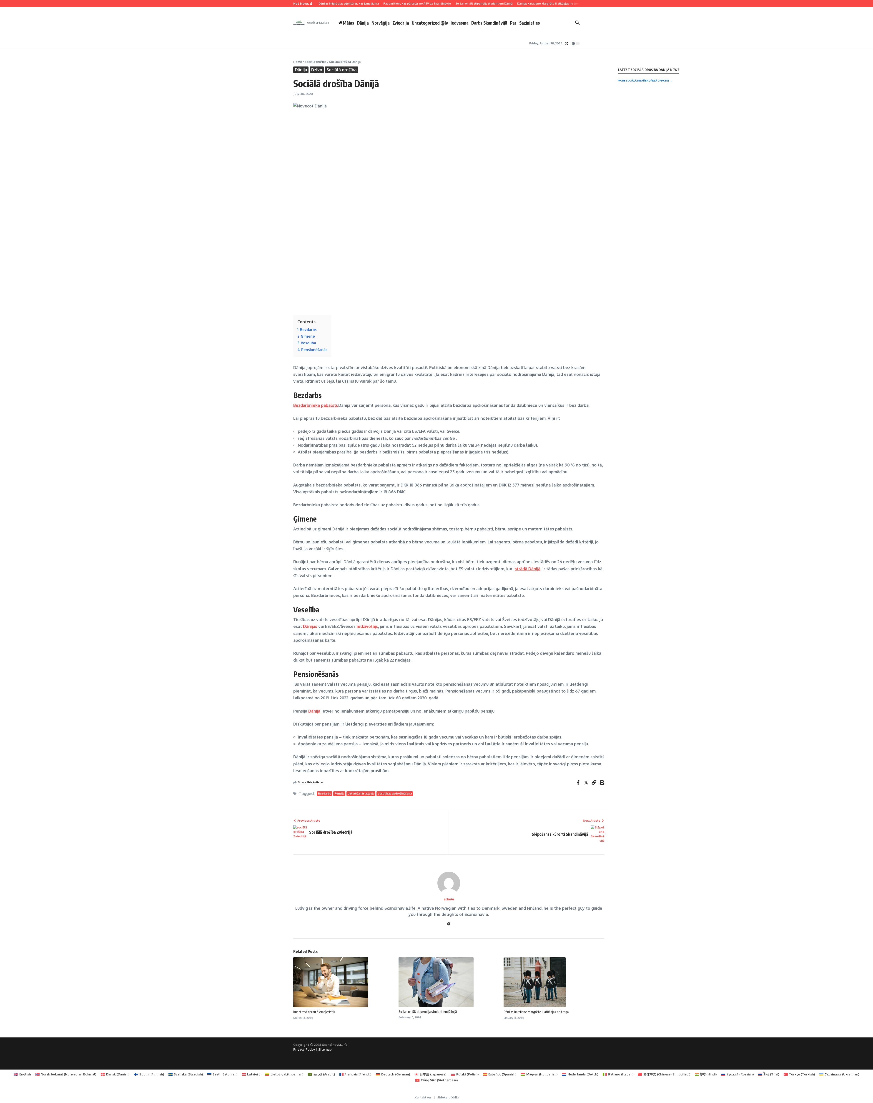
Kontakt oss (423, 1097)
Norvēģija (380, 22)
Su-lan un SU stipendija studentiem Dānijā (428, 1011)
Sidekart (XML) (448, 1097)
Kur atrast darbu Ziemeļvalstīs (314, 1012)
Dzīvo (316, 69)
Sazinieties (529, 22)
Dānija (363, 22)
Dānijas (310, 626)
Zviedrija (400, 22)
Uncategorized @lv (430, 22)
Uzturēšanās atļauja (361, 793)
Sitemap (325, 1049)
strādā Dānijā (527, 568)
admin (449, 899)
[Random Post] (566, 43)
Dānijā (314, 710)
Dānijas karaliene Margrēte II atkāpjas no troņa (536, 1012)
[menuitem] (22, 1074)
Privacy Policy (304, 1049)
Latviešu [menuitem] (254, 1074)
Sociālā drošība (315, 62)
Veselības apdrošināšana (395, 793)
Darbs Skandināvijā (489, 22)
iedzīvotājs (367, 626)
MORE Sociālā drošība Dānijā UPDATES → (645, 80)
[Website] (448, 923)
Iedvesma (460, 22)
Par (513, 22)
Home (297, 62)
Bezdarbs (324, 793)
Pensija (339, 793)
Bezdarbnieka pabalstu (315, 405)
